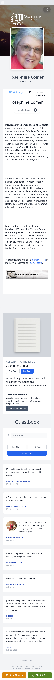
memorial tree (39, 259)
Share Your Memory (17, 408)
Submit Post (27, 453)
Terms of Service (34, 668)
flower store (36, 262)
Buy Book (27, 371)
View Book (13, 371)
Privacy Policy (20, 668)
